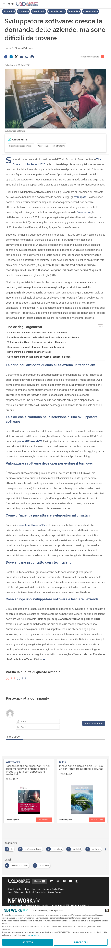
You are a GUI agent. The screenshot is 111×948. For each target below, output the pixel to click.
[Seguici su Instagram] (76, 881)
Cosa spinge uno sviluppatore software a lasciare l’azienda (39, 356)
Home (8, 48)
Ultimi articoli (9, 11)
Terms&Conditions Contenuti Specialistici (27, 892)
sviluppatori (81, 196)
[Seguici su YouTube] (70, 881)
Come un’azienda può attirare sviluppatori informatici (35, 347)
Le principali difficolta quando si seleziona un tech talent (37, 332)
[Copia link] (27, 57)
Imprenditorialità (90, 11)
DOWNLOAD (44, 820)
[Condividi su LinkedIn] (11, 57)
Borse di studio (38, 11)
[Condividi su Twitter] (16, 57)
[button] (8, 4)
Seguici (37, 881)
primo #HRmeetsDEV (29, 441)
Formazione (23, 11)
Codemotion (84, 212)
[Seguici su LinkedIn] (51, 881)
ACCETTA (27, 942)
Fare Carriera (74, 11)
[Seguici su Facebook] (64, 881)
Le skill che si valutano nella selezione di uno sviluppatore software (43, 337)
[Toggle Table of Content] (99, 326)
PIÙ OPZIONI (81, 942)
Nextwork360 (14, 905)
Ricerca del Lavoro (56, 11)
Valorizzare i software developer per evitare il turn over (36, 342)
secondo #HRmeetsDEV (31, 525)
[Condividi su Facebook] (5, 57)
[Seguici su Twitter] (58, 881)
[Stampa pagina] (32, 57)
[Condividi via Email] (21, 57)
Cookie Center (54, 892)
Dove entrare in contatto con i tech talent (29, 352)
